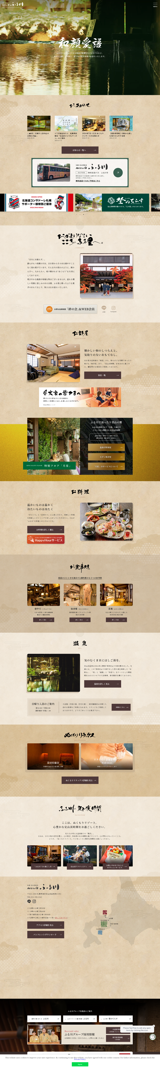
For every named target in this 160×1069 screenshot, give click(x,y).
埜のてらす (110, 1018)
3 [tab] (83, 214)
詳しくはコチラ (61, 917)
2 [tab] (80, 214)
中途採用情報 (117, 1030)
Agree (80, 1064)
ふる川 (40, 1018)
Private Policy (80, 1059)
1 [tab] (76, 214)
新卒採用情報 (118, 1038)
